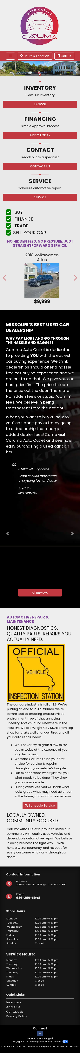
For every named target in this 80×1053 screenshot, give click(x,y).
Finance (23, 219)
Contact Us (14, 1011)
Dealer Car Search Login (39, 1038)
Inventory (13, 1002)
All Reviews (40, 592)
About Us (13, 1007)
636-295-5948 (28, 898)
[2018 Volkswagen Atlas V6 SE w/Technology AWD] (40, 280)
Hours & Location (36, 56)
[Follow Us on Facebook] (40, 1034)
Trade (20, 226)
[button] (3, 68)
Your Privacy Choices (51, 1041)
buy (18, 212)
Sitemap (34, 1041)
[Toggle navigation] (10, 56)
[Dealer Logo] (40, 25)
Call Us (65, 56)
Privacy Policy (16, 1016)
